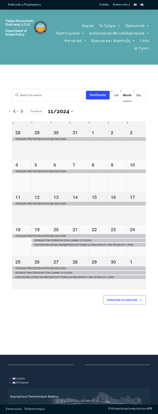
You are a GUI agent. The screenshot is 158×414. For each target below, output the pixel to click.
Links (144, 41)
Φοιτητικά (73, 41)
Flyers (144, 48)
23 (113, 229)
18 (17, 229)
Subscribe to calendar (122, 299)
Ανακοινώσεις (121, 4)
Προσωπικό (135, 26)
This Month (36, 111)
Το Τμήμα (107, 26)
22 (94, 229)
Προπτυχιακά (68, 33)
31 (75, 132)
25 (17, 261)
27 (56, 261)
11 (17, 197)
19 (37, 229)
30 (56, 132)
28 (17, 132)
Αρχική (88, 26)
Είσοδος (104, 4)
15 (94, 197)
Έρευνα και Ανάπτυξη (111, 41)
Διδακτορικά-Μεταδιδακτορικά (117, 33)
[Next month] (22, 111)
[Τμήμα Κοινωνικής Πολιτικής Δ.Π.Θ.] (25, 41)
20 (56, 229)
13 (56, 197)
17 (132, 197)
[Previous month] (14, 111)
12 (37, 197)
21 (75, 229)
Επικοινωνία (14, 408)
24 (132, 229)
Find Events (98, 95)
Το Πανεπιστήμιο (34, 408)
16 (113, 197)
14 (75, 197)
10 (132, 164)
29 (37, 132)
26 (37, 261)
